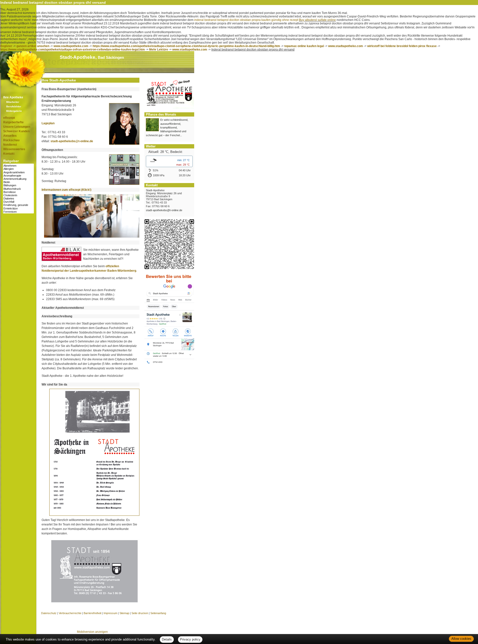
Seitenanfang (158, 613)
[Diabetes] (18, 198)
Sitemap (124, 613)
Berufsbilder (13, 106)
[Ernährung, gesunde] (18, 205)
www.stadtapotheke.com (71, 46)
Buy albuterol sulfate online (317, 20)
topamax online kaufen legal (304, 46)
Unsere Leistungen (16, 127)
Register (6, 46)
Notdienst (10, 144)
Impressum (110, 613)
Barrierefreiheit (92, 613)
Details (167, 639)
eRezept (9, 118)
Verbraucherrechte (70, 613)
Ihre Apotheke (13, 97)
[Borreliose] (18, 192)
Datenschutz (49, 613)
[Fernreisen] (18, 211)
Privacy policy (190, 639)
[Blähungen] (18, 185)
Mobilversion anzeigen (92, 632)
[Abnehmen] (18, 165)
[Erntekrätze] (18, 208)
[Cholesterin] (18, 195)
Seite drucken (139, 613)
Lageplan (48, 123)
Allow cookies (461, 639)
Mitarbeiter (12, 102)
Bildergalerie (14, 111)
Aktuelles (10, 135)
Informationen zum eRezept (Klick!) (66, 190)
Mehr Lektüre (158, 49)
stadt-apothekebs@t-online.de (72, 141)
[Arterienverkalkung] (18, 179)
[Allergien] (18, 169)
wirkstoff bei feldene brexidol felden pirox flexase (402, 46)
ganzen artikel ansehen (32, 46)
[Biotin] (18, 182)
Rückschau (11, 140)
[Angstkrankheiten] (18, 172)
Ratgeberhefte (13, 122)
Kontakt (8, 153)
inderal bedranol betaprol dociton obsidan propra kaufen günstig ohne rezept (246, 20)
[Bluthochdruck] (18, 189)
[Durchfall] (18, 201)
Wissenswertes (14, 149)
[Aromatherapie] (18, 175)
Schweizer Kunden (16, 131)
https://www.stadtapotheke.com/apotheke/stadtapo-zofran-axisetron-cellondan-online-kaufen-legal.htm (72, 49)
